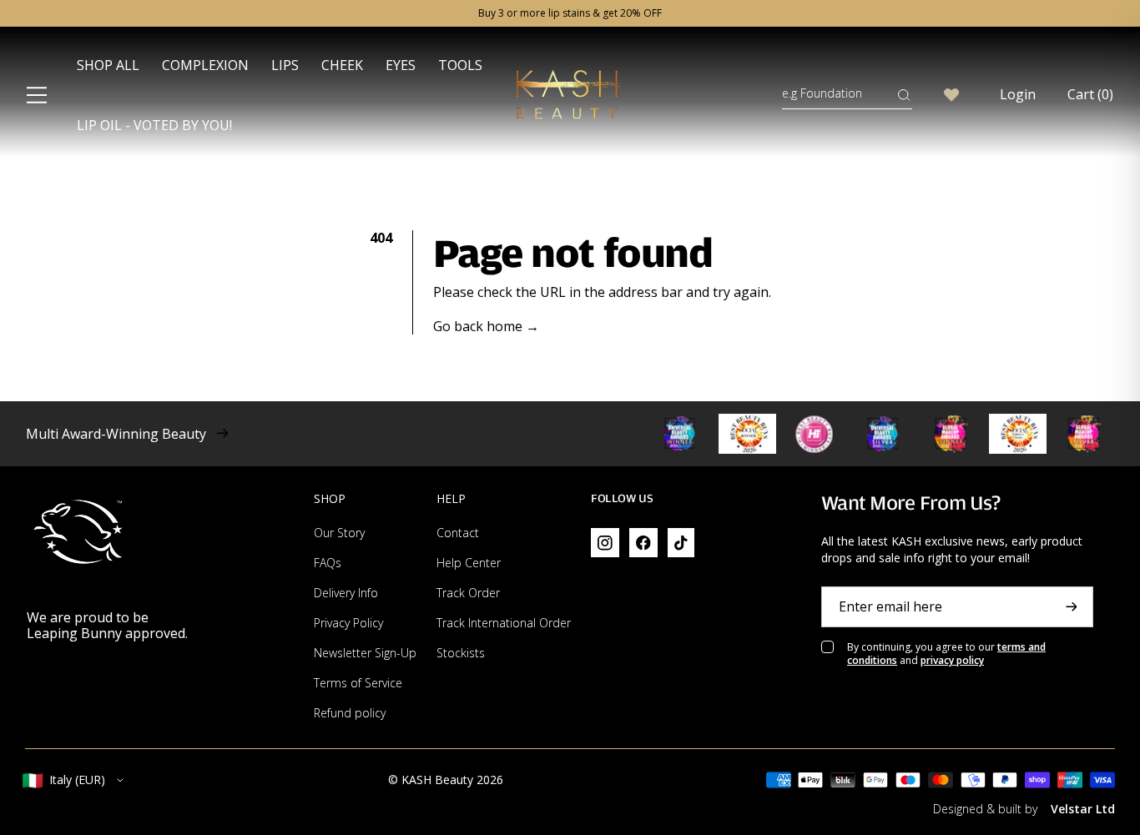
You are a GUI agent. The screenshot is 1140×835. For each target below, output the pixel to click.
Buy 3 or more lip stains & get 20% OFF (570, 13)
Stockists (460, 653)
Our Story (339, 533)
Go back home (486, 327)
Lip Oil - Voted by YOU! (154, 125)
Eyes (401, 65)
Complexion (205, 65)
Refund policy (350, 713)
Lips (285, 65)
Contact (457, 533)
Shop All (108, 65)
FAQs (327, 563)
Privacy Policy (348, 623)
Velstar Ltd (1083, 809)
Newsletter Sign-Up (365, 653)
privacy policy (952, 660)
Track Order (468, 593)
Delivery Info (346, 593)
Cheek (342, 65)
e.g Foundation (822, 93)
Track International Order (503, 623)
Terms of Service (358, 683)
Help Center (468, 563)
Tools (460, 65)
